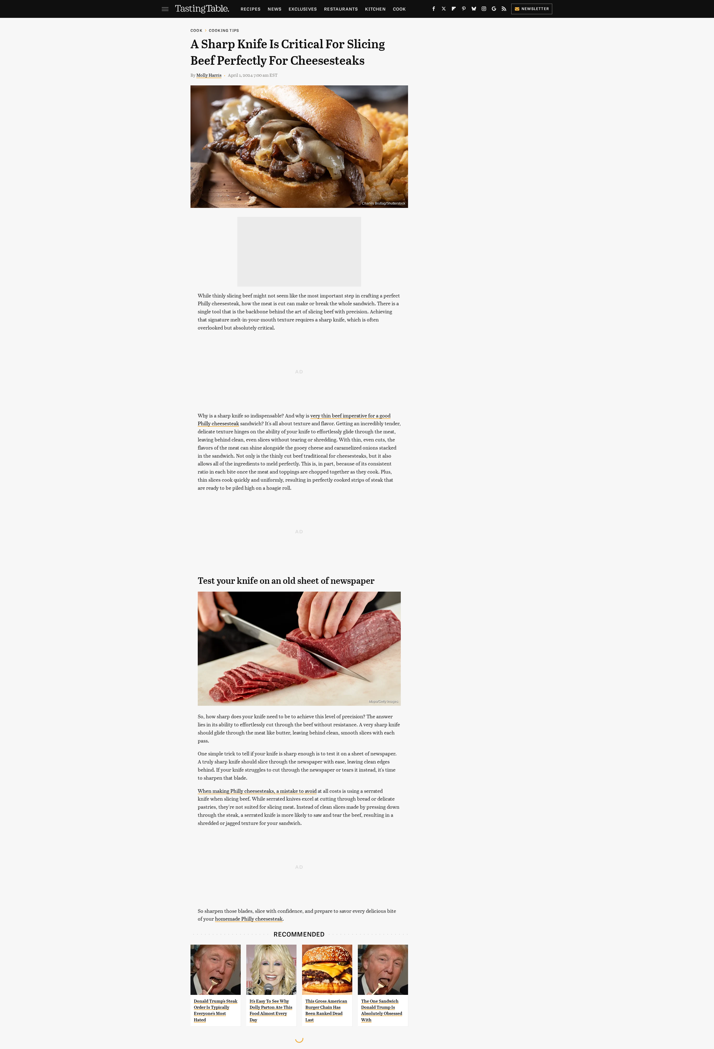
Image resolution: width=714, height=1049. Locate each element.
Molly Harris (208, 75)
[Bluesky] (474, 10)
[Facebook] (433, 10)
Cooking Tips (224, 30)
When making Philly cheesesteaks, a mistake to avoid (257, 790)
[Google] (494, 10)
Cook (399, 9)
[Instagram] (484, 10)
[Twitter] (444, 10)
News (274, 9)
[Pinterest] (464, 10)
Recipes (250, 9)
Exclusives (303, 9)
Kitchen (375, 9)
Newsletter (535, 8)
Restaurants (341, 9)
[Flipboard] (454, 10)
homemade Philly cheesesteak (249, 918)
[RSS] (504, 10)
